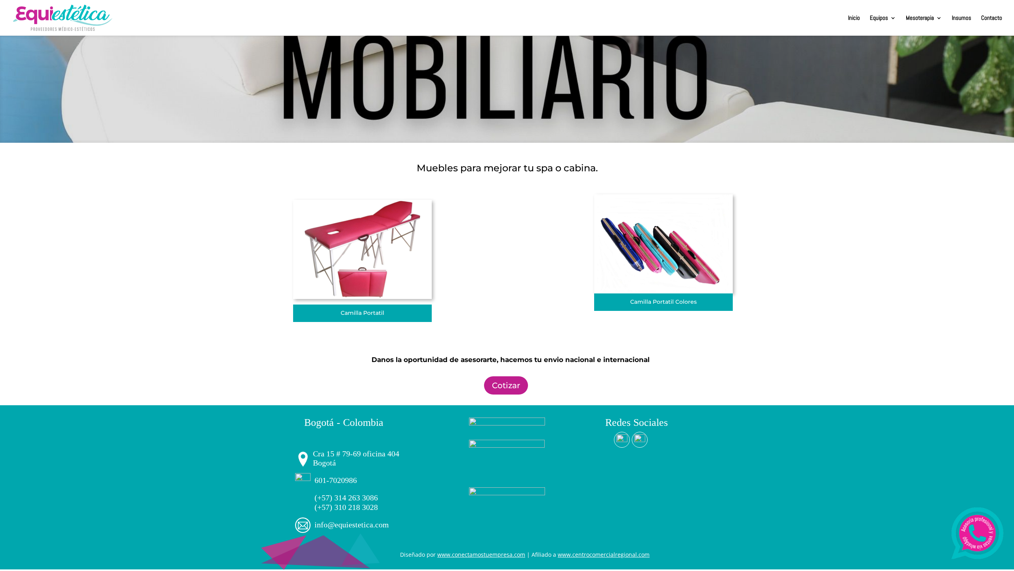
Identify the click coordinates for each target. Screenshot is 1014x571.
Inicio (854, 18)
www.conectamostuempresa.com (481, 554)
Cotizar (506, 385)
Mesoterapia (920, 18)
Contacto (991, 18)
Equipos (879, 18)
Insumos (961, 18)
